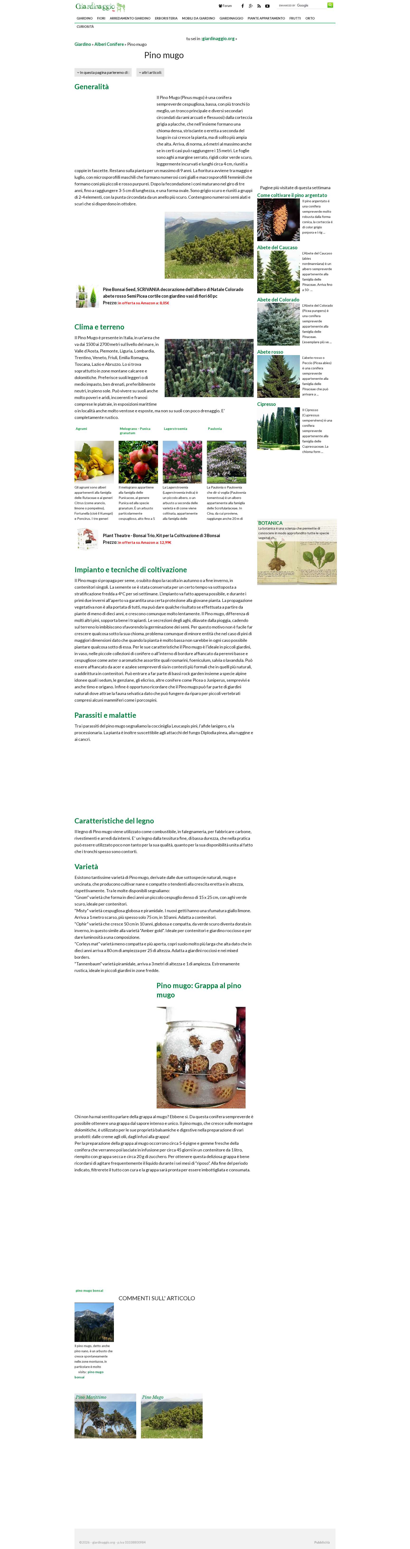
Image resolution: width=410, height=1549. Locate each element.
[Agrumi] (96, 461)
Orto (310, 18)
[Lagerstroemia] (184, 461)
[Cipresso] (279, 428)
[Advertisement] (130, 38)
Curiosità (85, 26)
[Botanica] (297, 551)
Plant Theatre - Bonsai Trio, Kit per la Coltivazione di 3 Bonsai (161, 535)
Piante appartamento (266, 18)
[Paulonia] (228, 461)
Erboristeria (166, 18)
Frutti (295, 18)
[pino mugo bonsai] (94, 1321)
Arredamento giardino (130, 18)
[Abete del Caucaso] (279, 272)
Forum (227, 6)
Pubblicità (322, 1542)
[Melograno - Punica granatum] (140, 461)
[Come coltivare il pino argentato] (279, 219)
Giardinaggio (231, 18)
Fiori (101, 18)
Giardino (85, 18)
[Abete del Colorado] (279, 324)
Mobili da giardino (198, 18)
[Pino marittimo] (105, 1415)
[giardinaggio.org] (102, 6)
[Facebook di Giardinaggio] (242, 5)
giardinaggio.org (218, 38)
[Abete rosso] (279, 376)
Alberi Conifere (109, 44)
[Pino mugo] (172, 1415)
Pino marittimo (91, 1397)
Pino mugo (152, 1397)
